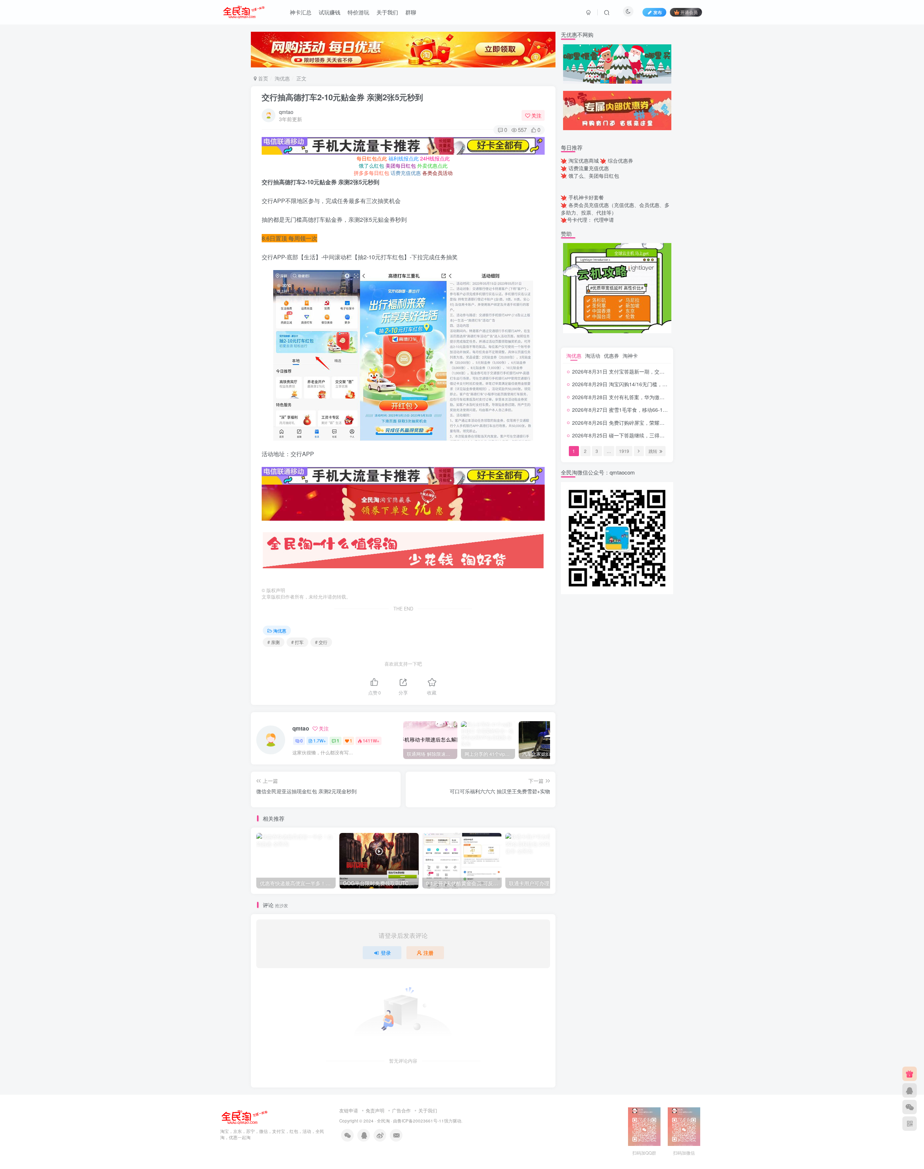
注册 (428, 952)
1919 (624, 451)
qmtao (286, 111)
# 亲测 (273, 642)
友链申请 (348, 1110)
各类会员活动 (437, 172)
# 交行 (321, 642)
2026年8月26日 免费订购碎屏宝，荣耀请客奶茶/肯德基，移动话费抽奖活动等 (659, 422)
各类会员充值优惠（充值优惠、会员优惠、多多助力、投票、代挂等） (615, 208)
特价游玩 (358, 12)
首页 (262, 78)
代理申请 (604, 219)
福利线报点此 (403, 158)
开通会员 (689, 12)
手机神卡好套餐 (586, 197)
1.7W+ (319, 740)
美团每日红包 (400, 165)
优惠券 (611, 355)
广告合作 (401, 1110)
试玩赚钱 (329, 12)
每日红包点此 (372, 158)
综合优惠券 (620, 160)
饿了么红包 (371, 165)
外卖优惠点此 (432, 165)
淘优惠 (282, 78)
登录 (386, 952)
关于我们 (387, 12)
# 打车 (297, 642)
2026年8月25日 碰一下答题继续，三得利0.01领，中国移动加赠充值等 (651, 435)
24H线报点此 (435, 158)
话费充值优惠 (406, 172)
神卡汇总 (300, 12)
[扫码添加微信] (909, 1107)
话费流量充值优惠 (588, 168)
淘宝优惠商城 (583, 160)
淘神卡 (630, 355)
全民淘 (383, 1121)
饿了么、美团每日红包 (593, 175)
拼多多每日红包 (371, 172)
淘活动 (592, 355)
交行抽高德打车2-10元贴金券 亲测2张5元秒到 (342, 97)
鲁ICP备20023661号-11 (420, 1121)
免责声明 (375, 1110)
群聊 (410, 12)
